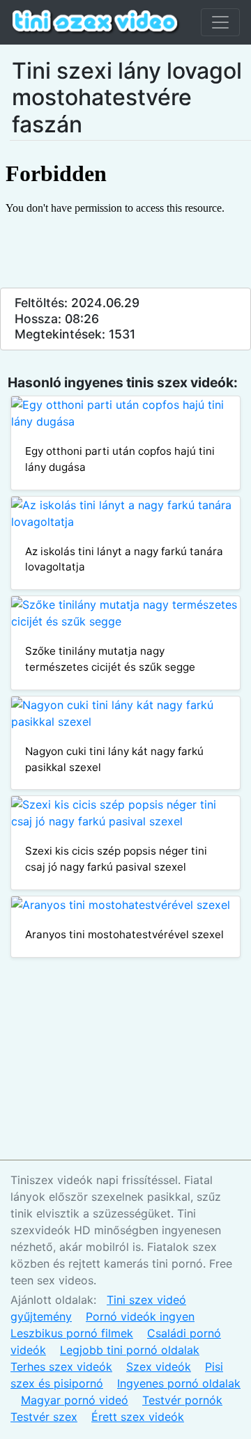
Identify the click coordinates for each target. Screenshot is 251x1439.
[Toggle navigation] (220, 22)
